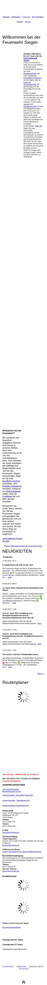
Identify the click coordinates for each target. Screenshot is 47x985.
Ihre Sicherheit (37, 17)
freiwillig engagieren (12, 486)
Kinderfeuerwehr (30, 106)
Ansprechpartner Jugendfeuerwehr (16, 800)
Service (28, 22)
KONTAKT (24, 969)
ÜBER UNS (21, 967)
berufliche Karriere (11, 481)
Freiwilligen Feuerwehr (32, 78)
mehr (9, 577)
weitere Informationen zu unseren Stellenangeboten (21, 852)
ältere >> (41, 673)
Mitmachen (16, 17)
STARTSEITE (8, 967)
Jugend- (27, 104)
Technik (20, 22)
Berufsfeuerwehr (30, 73)
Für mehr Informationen (11, 781)
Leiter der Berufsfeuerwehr (30, 83)
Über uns (26, 17)
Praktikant (7, 496)
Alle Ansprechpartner (10, 789)
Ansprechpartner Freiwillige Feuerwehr (17, 795)
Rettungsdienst (13, 491)
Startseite (6, 17)
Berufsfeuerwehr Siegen (11, 791)
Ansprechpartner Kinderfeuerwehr (15, 805)
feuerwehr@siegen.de (10, 832)
